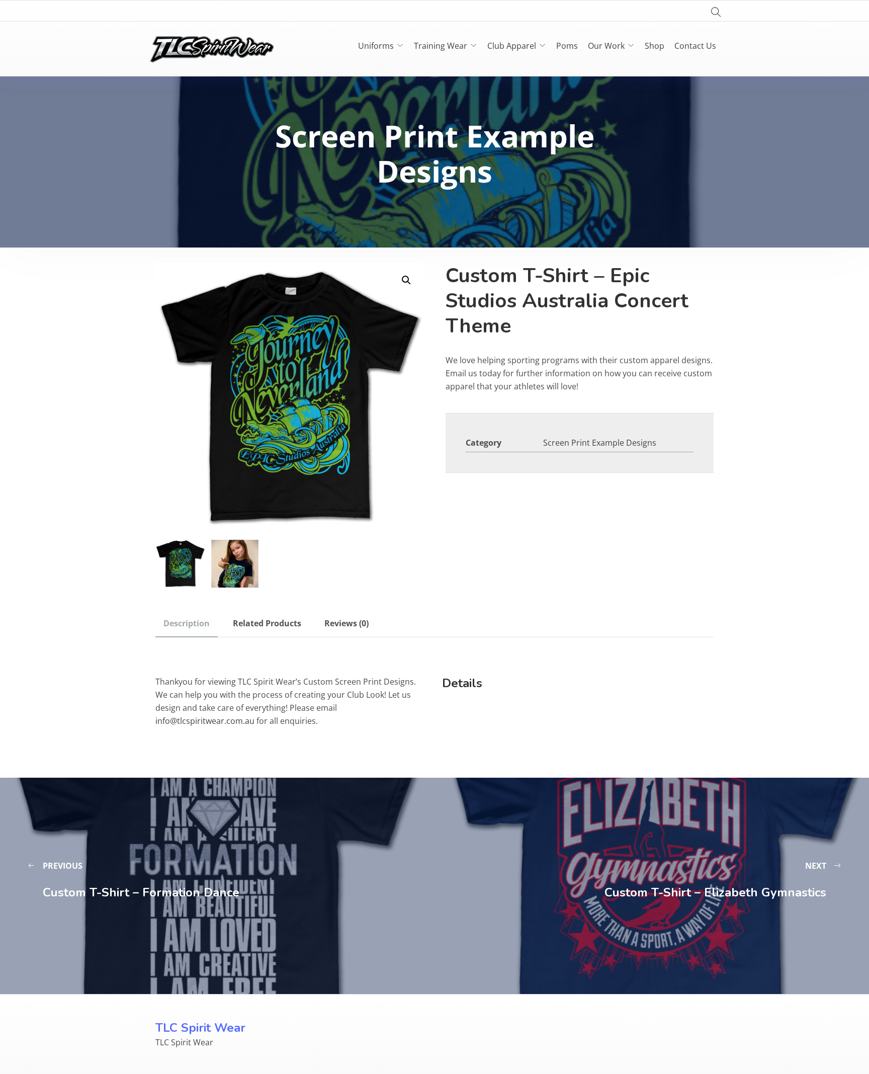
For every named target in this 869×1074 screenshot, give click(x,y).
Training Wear (440, 45)
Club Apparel (511, 45)
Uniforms (376, 45)
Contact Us (695, 45)
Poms (567, 45)
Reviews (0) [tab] (346, 623)
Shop (654, 45)
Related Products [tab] (267, 623)
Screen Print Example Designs (599, 442)
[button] (406, 280)
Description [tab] (186, 623)
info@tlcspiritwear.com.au (204, 720)
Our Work (606, 45)
